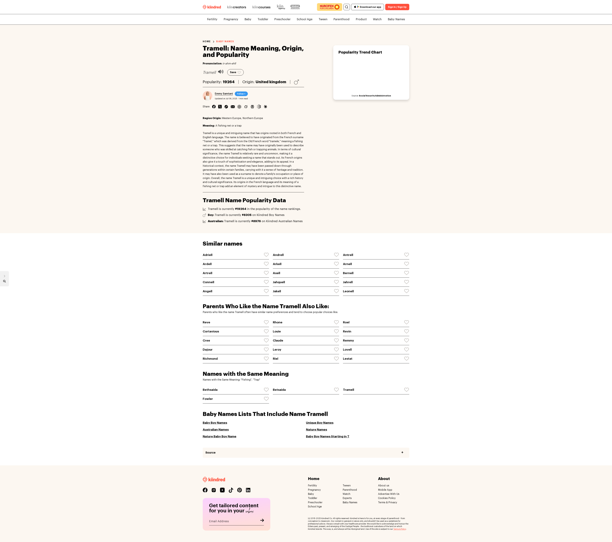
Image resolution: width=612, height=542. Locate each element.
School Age (304, 19)
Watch (377, 19)
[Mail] (233, 106)
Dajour (208, 349)
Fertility (212, 19)
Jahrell (348, 282)
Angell (207, 291)
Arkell (277, 264)
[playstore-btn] (358, 7)
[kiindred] (212, 7)
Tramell (348, 389)
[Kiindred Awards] (295, 7)
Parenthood (341, 19)
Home (207, 41)
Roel (346, 322)
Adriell (207, 254)
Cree (206, 340)
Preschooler (282, 19)
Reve (206, 322)
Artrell (207, 273)
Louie (277, 331)
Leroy (277, 349)
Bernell (348, 273)
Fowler (208, 398)
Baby (247, 19)
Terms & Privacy (387, 502)
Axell (276, 273)
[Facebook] (214, 106)
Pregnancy (231, 19)
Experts (347, 498)
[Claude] (265, 106)
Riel (275, 358)
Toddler (263, 19)
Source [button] (210, 452)
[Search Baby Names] (4, 282)
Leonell (348, 291)
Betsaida (279, 389)
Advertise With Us (388, 494)
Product (361, 19)
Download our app (370, 7)
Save (233, 72)
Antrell (348, 254)
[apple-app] (355, 7)
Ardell (207, 264)
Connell (208, 282)
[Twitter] (220, 106)
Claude (278, 340)
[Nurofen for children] (329, 7)
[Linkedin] (226, 106)
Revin (347, 331)
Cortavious (211, 331)
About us (383, 485)
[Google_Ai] (259, 106)
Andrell (278, 254)
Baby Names (396, 19)
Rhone (277, 322)
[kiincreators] (236, 7)
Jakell (277, 291)
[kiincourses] (261, 7)
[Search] (346, 7)
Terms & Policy (399, 529)
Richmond (210, 358)
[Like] (266, 254)
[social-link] (205, 490)
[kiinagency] (282, 7)
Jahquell (279, 282)
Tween (323, 19)
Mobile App (385, 489)
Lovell (347, 349)
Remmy (348, 340)
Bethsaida (210, 389)
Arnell (347, 264)
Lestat (347, 358)
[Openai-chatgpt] (239, 106)
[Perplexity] (252, 106)
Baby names (225, 41)
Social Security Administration (375, 96)
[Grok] (246, 106)
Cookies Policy (387, 498)
